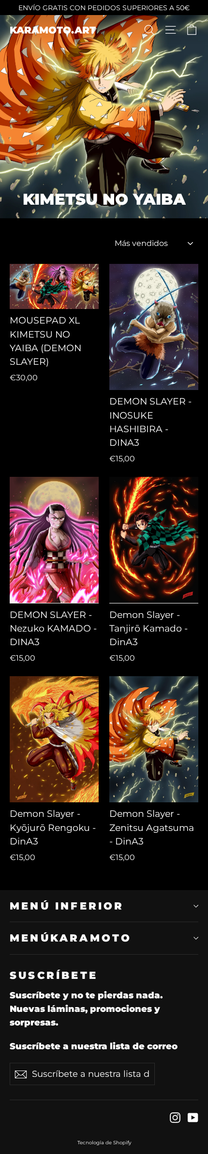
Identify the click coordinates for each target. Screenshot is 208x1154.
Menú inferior (67, 906)
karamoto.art (53, 30)
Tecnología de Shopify (104, 1142)
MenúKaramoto (71, 938)
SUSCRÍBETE (54, 975)
